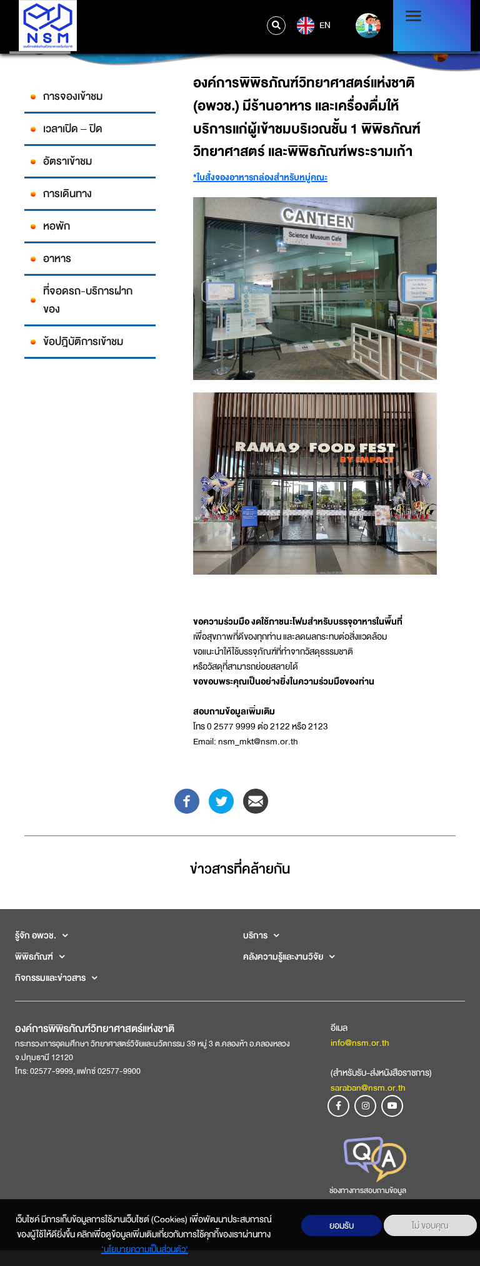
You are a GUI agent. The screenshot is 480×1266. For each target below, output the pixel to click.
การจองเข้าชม (72, 96)
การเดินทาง (67, 194)
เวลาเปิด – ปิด (72, 129)
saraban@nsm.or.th (368, 1087)
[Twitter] (221, 800)
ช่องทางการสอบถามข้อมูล (367, 1190)
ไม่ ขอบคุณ (430, 1225)
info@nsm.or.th (360, 1042)
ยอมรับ (341, 1225)
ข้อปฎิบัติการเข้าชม (83, 342)
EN (324, 24)
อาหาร (57, 259)
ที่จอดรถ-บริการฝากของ (87, 300)
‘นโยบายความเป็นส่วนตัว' (144, 1249)
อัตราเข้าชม (67, 161)
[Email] (255, 800)
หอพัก (56, 226)
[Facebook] (186, 800)
